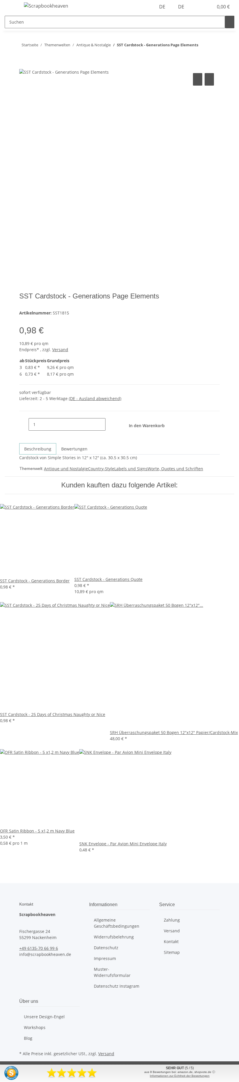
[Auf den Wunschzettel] (209, 79)
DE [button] (162, 6)
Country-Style (101, 468)
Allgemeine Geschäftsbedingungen (116, 923)
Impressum (105, 958)
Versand (60, 349)
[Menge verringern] (24, 424)
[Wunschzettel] (206, 7)
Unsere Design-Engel (44, 1016)
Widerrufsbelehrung (114, 937)
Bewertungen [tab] (74, 449)
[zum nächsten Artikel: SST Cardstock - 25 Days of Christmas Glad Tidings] (203, 46)
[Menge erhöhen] (110, 424)
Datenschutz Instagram (116, 986)
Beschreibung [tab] (37, 449)
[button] (197, 7)
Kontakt (171, 941)
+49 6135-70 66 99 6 (38, 948)
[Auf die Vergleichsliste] (197, 79)
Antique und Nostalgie (66, 468)
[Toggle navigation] (12, 6)
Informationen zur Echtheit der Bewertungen (180, 1075)
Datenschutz (106, 947)
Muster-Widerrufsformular (112, 972)
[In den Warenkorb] (24, 65)
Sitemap (172, 952)
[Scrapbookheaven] (46, 5)
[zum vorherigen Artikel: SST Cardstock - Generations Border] (213, 46)
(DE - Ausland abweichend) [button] (95, 398)
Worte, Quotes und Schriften (175, 468)
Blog (28, 1038)
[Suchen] (229, 22)
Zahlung (172, 920)
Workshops (34, 1027)
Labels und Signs (130, 468)
